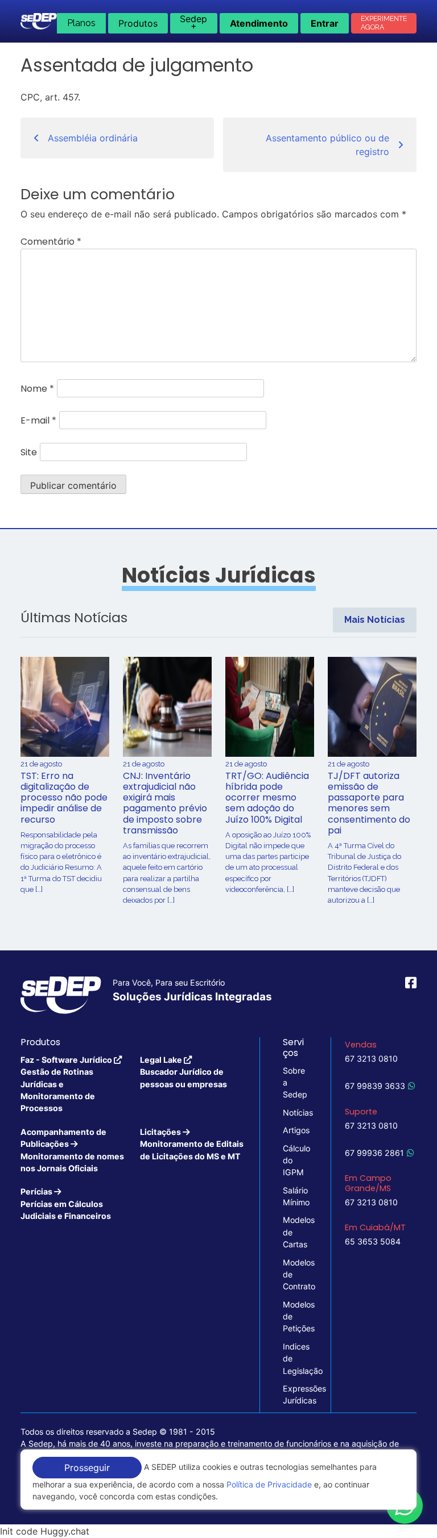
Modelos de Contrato (295, 1275)
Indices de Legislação (295, 1359)
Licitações (192, 1144)
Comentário (50, 241)
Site (28, 452)
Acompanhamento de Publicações (72, 1150)
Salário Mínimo (295, 1196)
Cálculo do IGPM (295, 1160)
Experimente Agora (384, 23)
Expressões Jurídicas (295, 1394)
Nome (37, 388)
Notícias (295, 1112)
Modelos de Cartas (295, 1232)
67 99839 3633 (375, 1086)
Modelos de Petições (295, 1317)
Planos (81, 23)
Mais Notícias (374, 619)
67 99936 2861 (374, 1153)
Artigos (295, 1130)
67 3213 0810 (371, 1058)
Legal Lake (183, 1072)
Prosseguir (87, 1467)
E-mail (38, 420)
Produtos (138, 23)
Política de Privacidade (269, 1484)
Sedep (193, 22)
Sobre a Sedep (295, 1083)
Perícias (65, 1204)
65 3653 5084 (373, 1241)
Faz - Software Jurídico (67, 1084)
